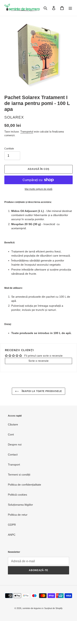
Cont (11, 434)
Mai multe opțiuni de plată (38, 189)
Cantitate (9, 148)
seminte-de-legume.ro (33, 608)
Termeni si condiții (19, 474)
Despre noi (15, 444)
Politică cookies (17, 494)
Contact (13, 454)
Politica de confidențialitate (24, 484)
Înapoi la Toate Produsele (41, 391)
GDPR (12, 524)
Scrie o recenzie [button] (38, 360)
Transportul (26, 131)
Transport (14, 464)
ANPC (11, 534)
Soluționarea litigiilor (20, 504)
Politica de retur (17, 514)
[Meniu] (70, 8)
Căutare (13, 424)
